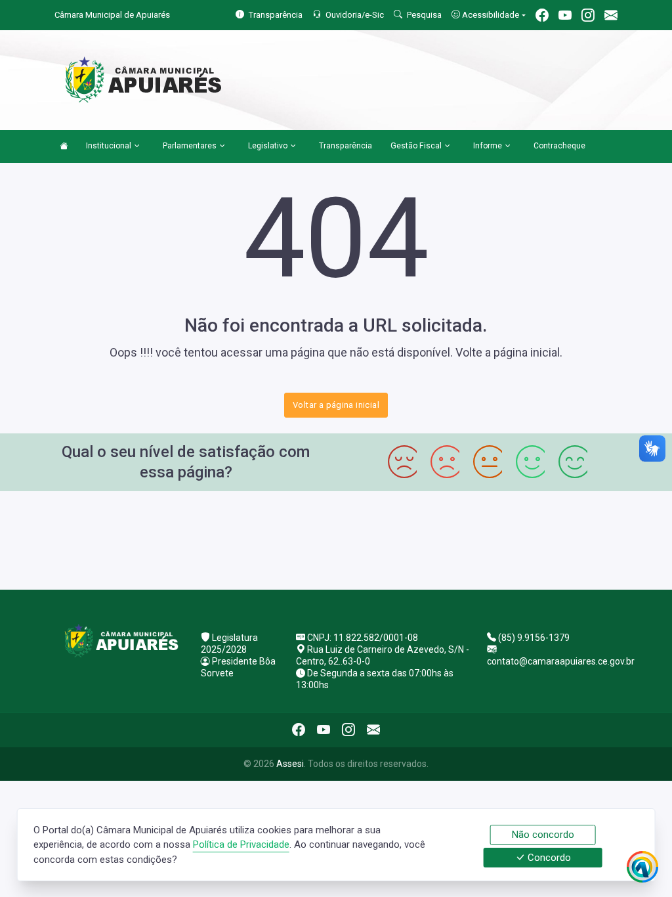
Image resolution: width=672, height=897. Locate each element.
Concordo (548, 858)
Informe (487, 145)
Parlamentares (190, 145)
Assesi (290, 763)
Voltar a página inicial (336, 405)
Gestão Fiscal (416, 145)
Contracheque (559, 145)
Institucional (108, 145)
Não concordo (543, 835)
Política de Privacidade (241, 844)
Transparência (345, 145)
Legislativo (267, 145)
